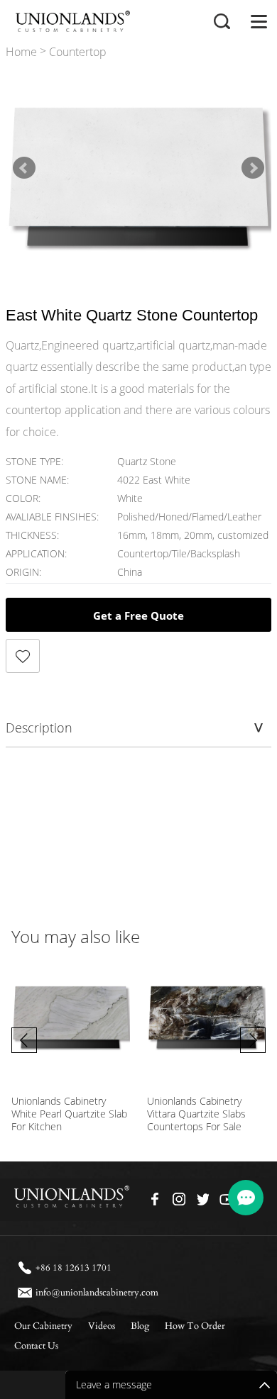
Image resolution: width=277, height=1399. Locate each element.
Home (21, 52)
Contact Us (36, 1345)
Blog (140, 1326)
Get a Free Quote (138, 615)
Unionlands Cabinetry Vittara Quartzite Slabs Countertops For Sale (196, 1114)
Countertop (78, 52)
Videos (101, 1326)
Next (252, 168)
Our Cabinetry (43, 1326)
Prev (24, 168)
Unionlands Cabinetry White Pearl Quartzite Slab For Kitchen (69, 1114)
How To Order (195, 1326)
